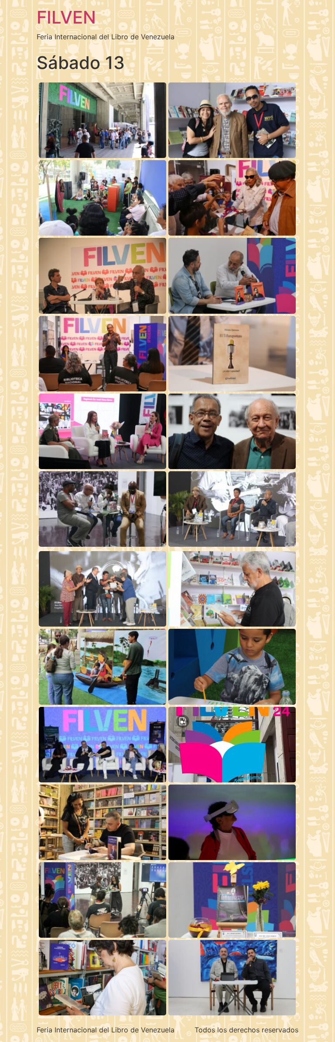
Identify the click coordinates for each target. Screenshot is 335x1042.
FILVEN (66, 17)
